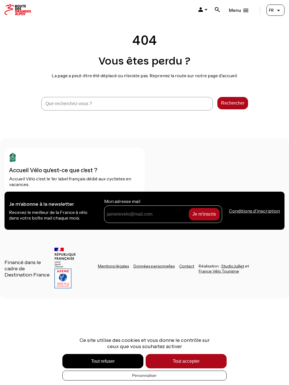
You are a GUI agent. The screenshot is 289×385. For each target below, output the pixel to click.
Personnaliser (144, 375)
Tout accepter (186, 361)
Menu (235, 10)
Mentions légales (113, 266)
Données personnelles (154, 266)
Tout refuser (103, 361)
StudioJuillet (232, 266)
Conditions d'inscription (254, 211)
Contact (186, 266)
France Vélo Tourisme (219, 271)
